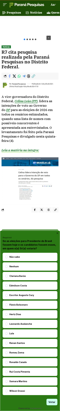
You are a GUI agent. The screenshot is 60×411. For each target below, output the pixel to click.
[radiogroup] (30, 324)
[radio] (6, 257)
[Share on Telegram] (24, 76)
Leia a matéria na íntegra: (20, 150)
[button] (5, 4)
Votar (51, 402)
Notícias (6, 47)
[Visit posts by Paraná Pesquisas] (5, 85)
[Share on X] (14, 76)
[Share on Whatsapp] (19, 76)
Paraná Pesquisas (19, 84)
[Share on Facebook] (9, 76)
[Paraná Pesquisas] (26, 4)
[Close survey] (57, 233)
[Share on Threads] (28, 76)
